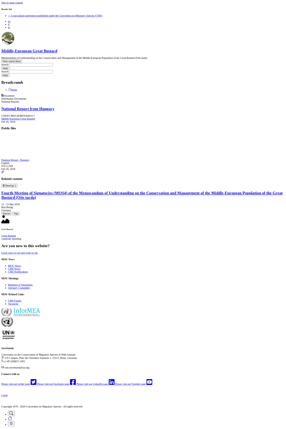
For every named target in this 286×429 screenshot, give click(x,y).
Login (4, 395)
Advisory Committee (19, 287)
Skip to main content (12, 2)
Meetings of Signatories (20, 284)
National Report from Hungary (27, 109)
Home (14, 89)
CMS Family (15, 300)
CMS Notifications (18, 271)
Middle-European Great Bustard (29, 51)
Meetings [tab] (10, 185)
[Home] (8, 43)
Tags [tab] (16, 213)
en (9, 21)
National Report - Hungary (15, 160)
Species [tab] (6, 213)
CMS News (14, 268)
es (9, 27)
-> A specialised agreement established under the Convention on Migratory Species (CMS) (55, 15)
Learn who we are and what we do (19, 252)
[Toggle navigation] (11, 413)
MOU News (14, 265)
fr (9, 24)
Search (4, 64)
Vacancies (13, 303)
